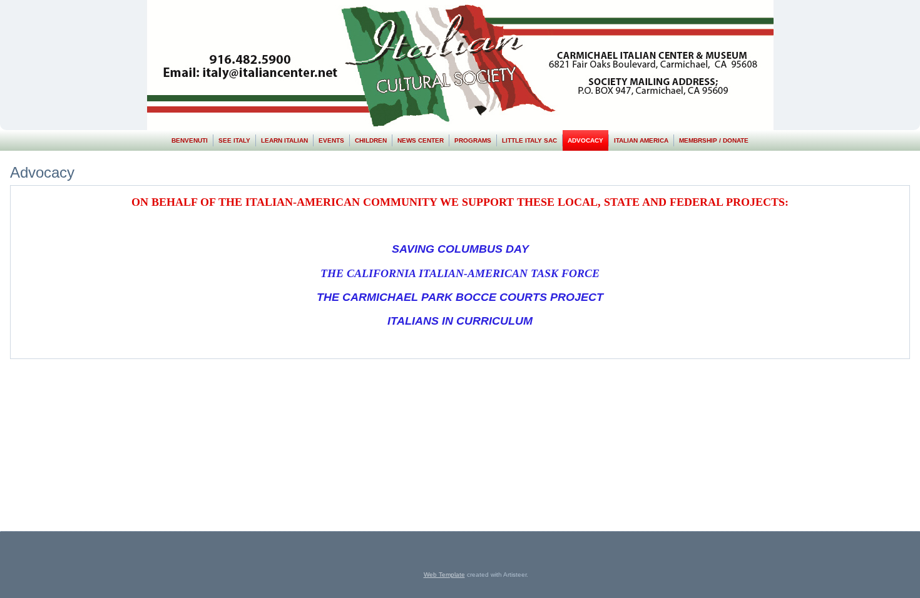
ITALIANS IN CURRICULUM (460, 321)
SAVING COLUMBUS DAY (460, 249)
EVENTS (331, 140)
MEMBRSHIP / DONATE (714, 140)
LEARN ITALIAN (284, 140)
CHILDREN (371, 140)
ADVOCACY (585, 140)
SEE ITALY (234, 140)
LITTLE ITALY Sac (529, 140)
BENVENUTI (189, 140)
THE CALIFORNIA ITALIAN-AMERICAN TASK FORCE (460, 273)
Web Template (444, 574)
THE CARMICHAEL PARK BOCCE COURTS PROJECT (460, 297)
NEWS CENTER (420, 140)
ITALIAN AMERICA (641, 140)
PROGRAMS (472, 140)
